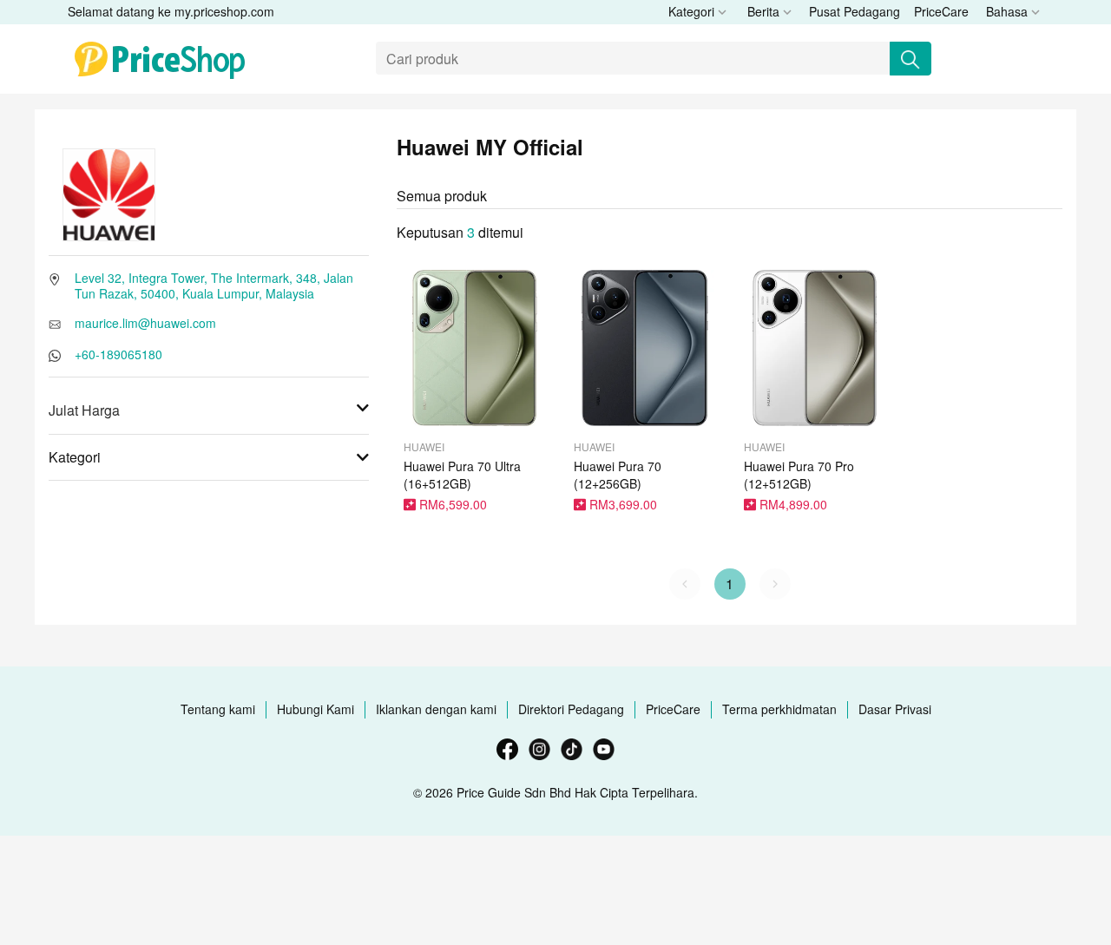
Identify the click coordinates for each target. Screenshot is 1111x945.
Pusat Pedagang (854, 11)
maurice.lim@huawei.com (145, 323)
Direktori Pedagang (571, 709)
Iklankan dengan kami (436, 709)
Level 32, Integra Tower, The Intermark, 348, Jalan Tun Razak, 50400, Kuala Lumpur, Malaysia (214, 285)
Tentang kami (218, 709)
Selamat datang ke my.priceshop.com (171, 11)
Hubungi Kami (315, 709)
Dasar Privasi (894, 709)
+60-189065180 (118, 354)
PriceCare (941, 11)
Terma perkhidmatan (779, 709)
